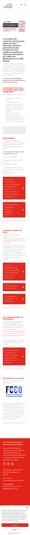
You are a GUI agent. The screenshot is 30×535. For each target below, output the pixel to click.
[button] (27, 507)
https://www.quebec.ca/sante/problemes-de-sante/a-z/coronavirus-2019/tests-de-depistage (14, 240)
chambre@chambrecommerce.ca (13, 480)
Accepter (15, 525)
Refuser (15, 529)
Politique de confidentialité (14, 533)
